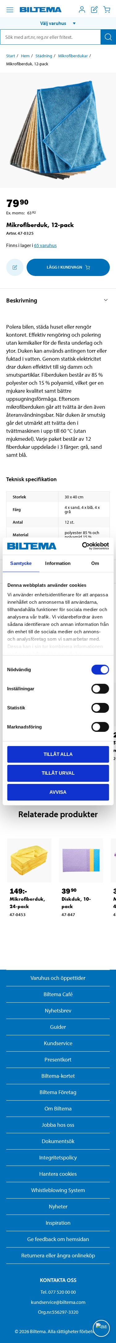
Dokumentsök (58, 1141)
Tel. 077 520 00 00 (58, 1292)
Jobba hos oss (58, 1124)
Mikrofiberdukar (73, 56)
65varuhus (45, 245)
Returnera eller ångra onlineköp (58, 1255)
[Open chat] (101, 1328)
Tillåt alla (58, 754)
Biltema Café (58, 994)
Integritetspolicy (58, 1157)
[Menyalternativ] (10, 10)
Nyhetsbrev (58, 1010)
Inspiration (58, 1222)
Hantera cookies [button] (58, 1173)
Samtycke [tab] (21, 563)
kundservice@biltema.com (58, 1302)
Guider (58, 1026)
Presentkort (58, 1059)
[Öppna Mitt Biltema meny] (82, 9)
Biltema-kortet (58, 1075)
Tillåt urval (58, 773)
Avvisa (58, 792)
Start (10, 56)
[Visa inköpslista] (94, 9)
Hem (25, 56)
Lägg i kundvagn (64, 267)
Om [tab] (95, 563)
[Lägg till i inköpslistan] (15, 267)
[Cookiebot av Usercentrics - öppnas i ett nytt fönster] (82, 546)
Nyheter (58, 1206)
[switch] (100, 688)
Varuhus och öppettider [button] (58, 977)
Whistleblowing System (58, 1190)
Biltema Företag (58, 1092)
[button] (58, 23)
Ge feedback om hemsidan (58, 1239)
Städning (44, 56)
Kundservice (58, 1043)
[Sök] (108, 37)
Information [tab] (58, 563)
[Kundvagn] (107, 9)
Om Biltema (58, 1108)
